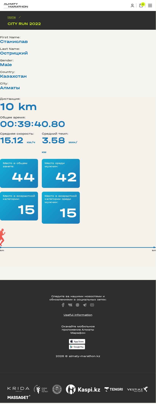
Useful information (78, 314)
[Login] (134, 5)
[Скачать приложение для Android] (77, 347)
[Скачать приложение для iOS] (77, 342)
